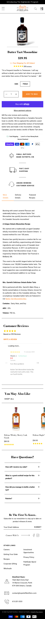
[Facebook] (33, 535)
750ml (25, 84)
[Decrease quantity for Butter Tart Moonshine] (6, 94)
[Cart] (41, 8)
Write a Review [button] (10, 339)
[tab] (8, 196)
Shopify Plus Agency (37, 612)
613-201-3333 (17, 601)
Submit (37, 527)
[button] (3, 8)
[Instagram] (37, 535)
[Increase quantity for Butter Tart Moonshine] (16, 94)
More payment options (22, 110)
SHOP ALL (9, 399)
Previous (7, 363)
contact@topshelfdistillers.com (24, 593)
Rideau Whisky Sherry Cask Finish (15, 436)
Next (37, 363)
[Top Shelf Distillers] (22, 9)
